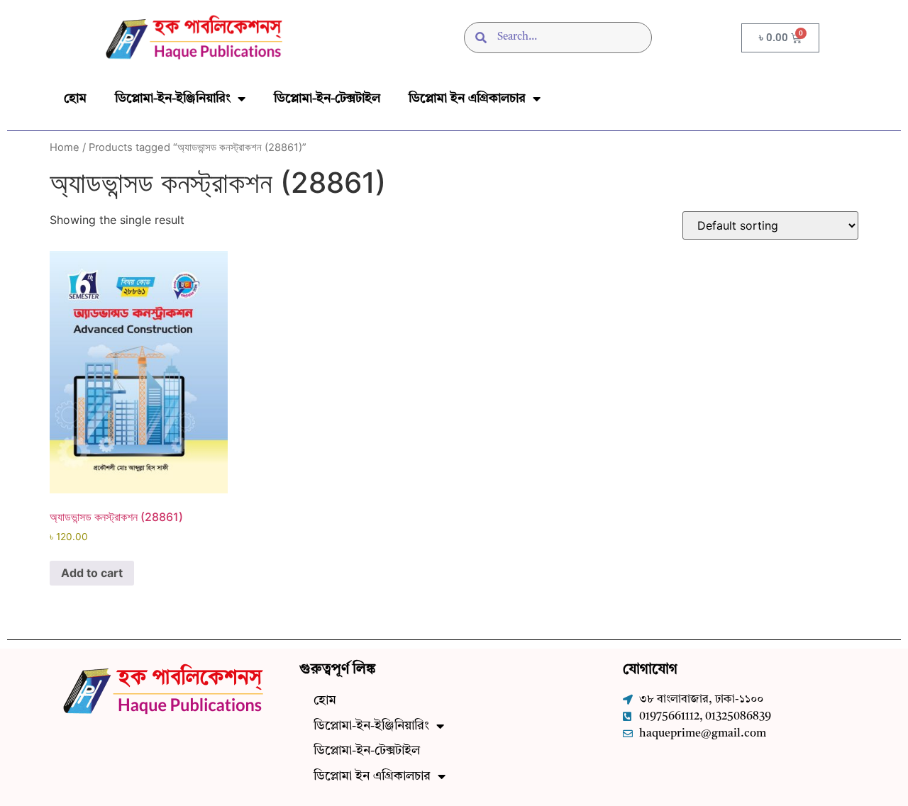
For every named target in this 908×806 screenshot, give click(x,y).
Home (64, 147)
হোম (75, 98)
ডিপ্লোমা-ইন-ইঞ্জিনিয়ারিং (173, 98)
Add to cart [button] (92, 573)
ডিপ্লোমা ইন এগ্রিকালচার (467, 98)
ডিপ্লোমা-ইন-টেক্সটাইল (327, 98)
